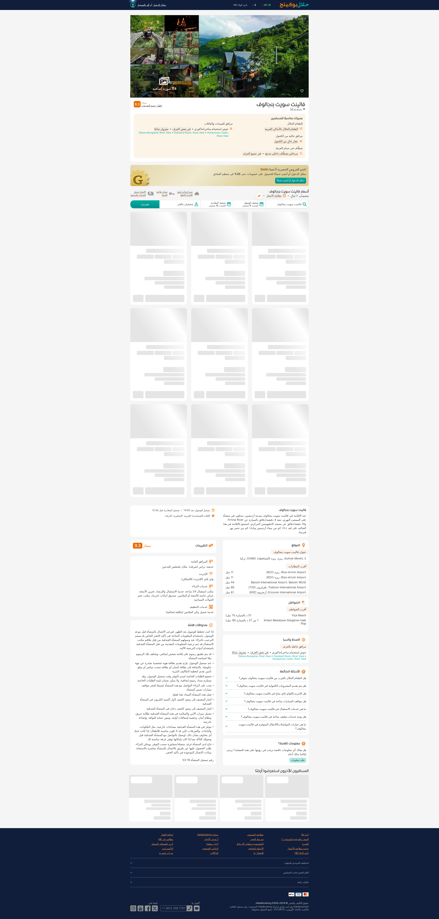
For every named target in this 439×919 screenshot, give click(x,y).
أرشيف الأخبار (211, 839)
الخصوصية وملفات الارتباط (250, 844)
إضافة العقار (167, 834)
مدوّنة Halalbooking (207, 834)
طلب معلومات (297, 760)
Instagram (133, 908)
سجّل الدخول (159, 4)
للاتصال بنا (259, 853)
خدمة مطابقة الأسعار (298, 848)
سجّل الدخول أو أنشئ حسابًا (290, 180)
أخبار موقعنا (212, 844)
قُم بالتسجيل (143, 4)
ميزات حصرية (166, 853)
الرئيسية (302, 18)
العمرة (305, 844)
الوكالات (214, 853)
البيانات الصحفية (210, 848)
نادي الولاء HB (240, 4)
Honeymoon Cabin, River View (289, 658)
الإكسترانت (167, 848)
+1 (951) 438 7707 (173, 908)
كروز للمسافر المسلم (162, 844)
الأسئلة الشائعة (256, 848)
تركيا (291, 18)
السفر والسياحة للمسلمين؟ (295, 839)
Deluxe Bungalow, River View (155, 132)
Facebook (148, 908)
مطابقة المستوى (255, 834)
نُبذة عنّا (305, 834)
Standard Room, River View (189, 132)
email (197, 908)
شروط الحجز (257, 839)
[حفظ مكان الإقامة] (302, 90)
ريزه (265, 18)
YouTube (140, 908)
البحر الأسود (278, 18)
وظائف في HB (165, 839)
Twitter (155, 908)
